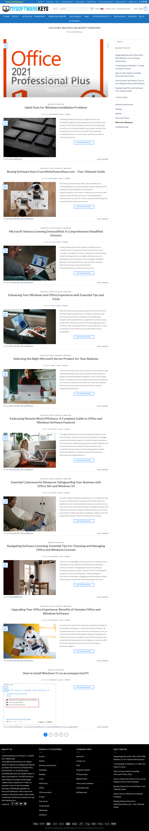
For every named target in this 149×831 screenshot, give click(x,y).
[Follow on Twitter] (144, 2)
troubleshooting (121, 127)
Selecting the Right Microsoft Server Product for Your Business (56, 358)
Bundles (132, 16)
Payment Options (67, 2)
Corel (41, 779)
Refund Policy (91, 2)
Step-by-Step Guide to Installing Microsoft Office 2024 (128, 74)
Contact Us (49, 2)
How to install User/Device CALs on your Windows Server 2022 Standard (129, 82)
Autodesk (74, 21)
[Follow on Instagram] (141, 2)
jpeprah (68, 114)
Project (42, 797)
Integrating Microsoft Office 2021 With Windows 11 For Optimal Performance (129, 58)
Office (15, 16)
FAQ (57, 2)
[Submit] (92, 9)
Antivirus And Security (124, 104)
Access (42, 756)
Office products (101, 16)
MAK (87, 16)
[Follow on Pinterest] (146, 2)
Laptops (118, 113)
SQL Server (75, 16)
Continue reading (56, 90)
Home (7, 16)
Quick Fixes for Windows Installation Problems (56, 107)
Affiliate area (133, 2)
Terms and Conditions (105, 2)
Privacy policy (80, 2)
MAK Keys (43, 783)
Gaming (118, 109)
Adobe (41, 761)
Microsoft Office (47, 168)
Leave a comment (102, 159)
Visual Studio (44, 806)
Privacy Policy (99, 828)
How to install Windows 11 (37, 727)
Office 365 (27, 16)
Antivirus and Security (47, 765)
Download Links (121, 2)
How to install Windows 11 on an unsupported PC (56, 673)
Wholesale (120, 16)
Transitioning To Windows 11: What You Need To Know (129, 67)
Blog (141, 16)
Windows (40, 16)
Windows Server (57, 16)
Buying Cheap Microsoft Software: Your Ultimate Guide (129, 89)
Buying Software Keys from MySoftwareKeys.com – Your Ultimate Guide (56, 171)
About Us (41, 2)
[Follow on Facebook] (139, 2)
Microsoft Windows (56, 104)
